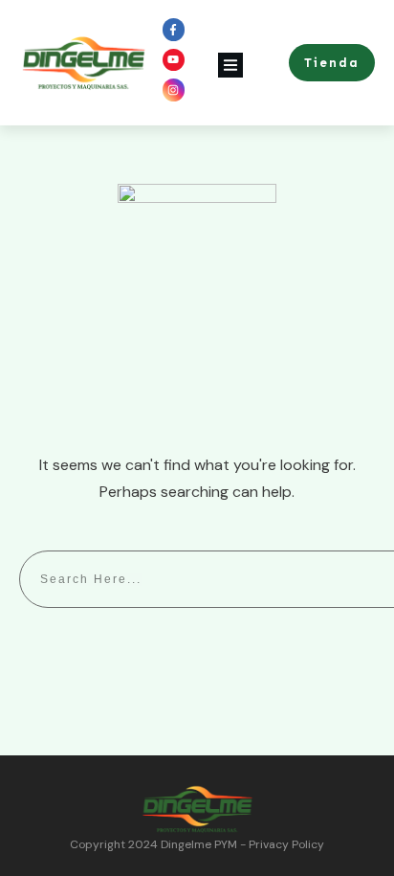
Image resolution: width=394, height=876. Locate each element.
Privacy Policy (286, 844)
